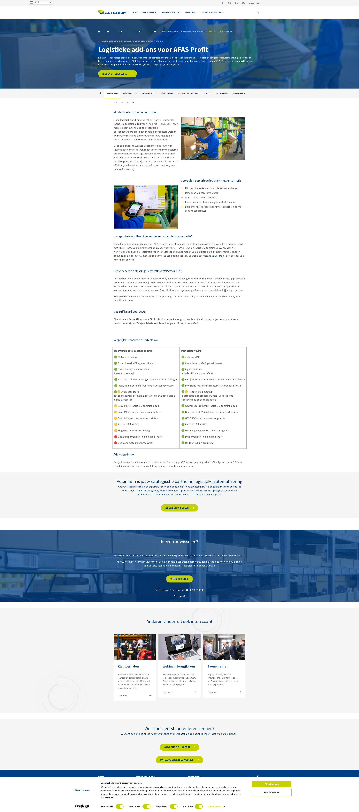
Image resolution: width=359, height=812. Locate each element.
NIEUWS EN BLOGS (149, 93)
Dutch (36, 2)
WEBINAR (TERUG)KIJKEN (188, 93)
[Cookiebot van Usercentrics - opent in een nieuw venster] (82, 806)
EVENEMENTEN (167, 93)
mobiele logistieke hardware (184, 561)
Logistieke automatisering (127, 31)
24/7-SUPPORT (222, 93)
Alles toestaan (272, 784)
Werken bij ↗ (254, 3)
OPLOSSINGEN (144, 31)
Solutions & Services (111, 31)
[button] (117, 73)
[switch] (146, 806)
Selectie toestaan (271, 792)
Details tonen (214, 806)
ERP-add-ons (156, 31)
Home (100, 31)
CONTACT (207, 93)
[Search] (258, 12)
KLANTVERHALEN (130, 93)
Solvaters (216, 255)
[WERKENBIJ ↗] (239, 93)
